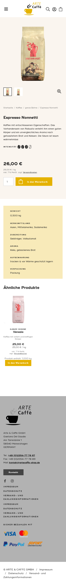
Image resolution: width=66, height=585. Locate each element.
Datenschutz (12, 491)
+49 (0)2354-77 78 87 (21, 455)
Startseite (8, 108)
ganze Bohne (31, 108)
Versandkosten (30, 172)
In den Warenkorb (37, 182)
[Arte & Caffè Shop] (22, 415)
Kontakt (13, 472)
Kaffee (19, 108)
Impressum (10, 487)
